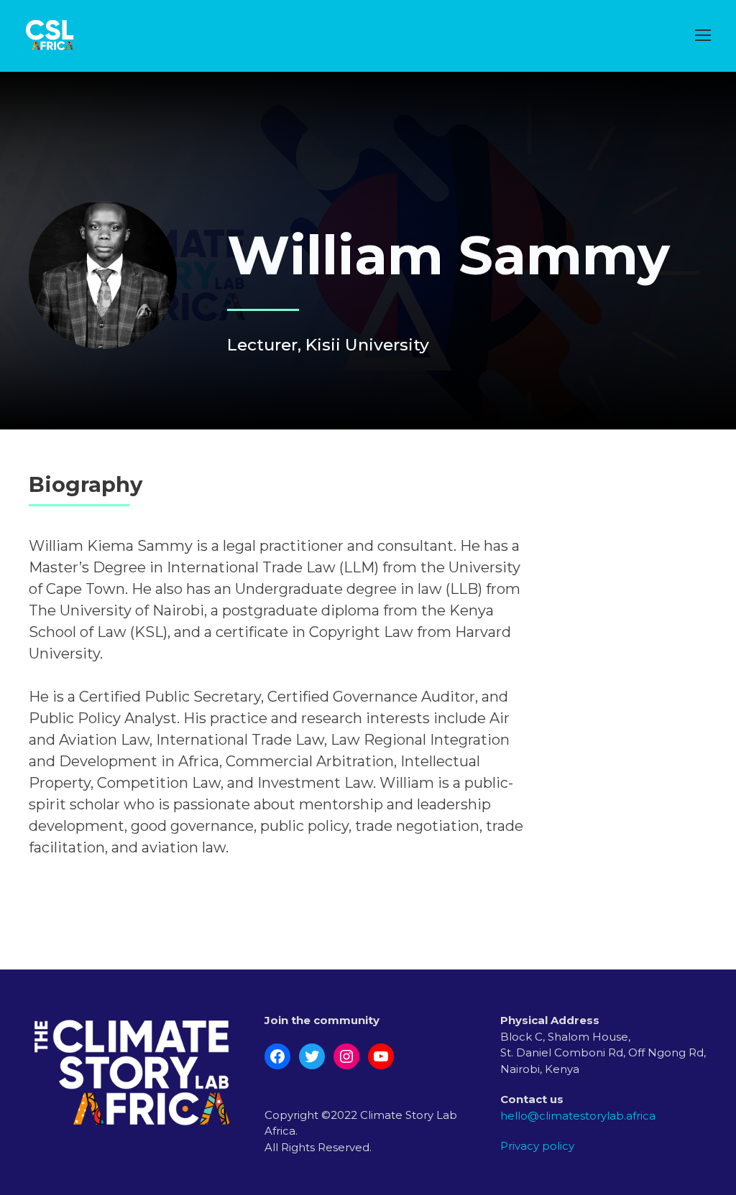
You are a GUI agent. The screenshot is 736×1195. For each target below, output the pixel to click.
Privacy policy (537, 1146)
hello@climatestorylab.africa (578, 1115)
